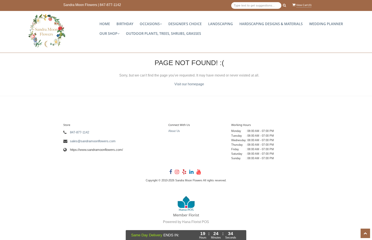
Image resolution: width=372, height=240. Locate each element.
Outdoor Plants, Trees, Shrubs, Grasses (163, 33)
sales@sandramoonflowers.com (93, 141)
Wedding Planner (326, 23)
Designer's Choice (185, 23)
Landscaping (220, 23)
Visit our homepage (189, 84)
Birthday (124, 23)
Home (104, 23)
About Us (174, 131)
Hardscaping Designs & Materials (271, 23)
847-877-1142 (110, 5)
